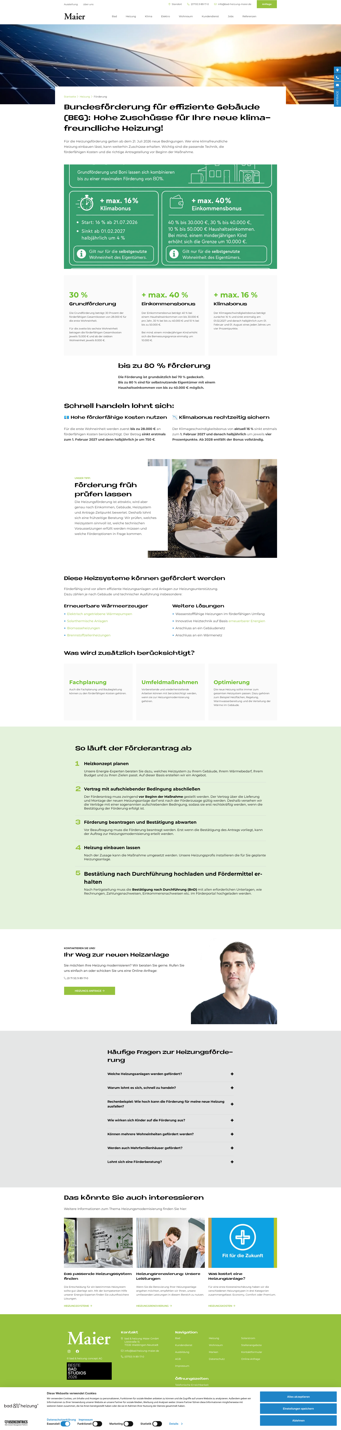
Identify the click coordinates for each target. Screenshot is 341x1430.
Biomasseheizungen (83, 628)
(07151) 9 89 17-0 (199, 4)
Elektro (165, 16)
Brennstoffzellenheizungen (88, 635)
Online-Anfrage (250, 1359)
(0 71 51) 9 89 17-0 (77, 978)
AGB (178, 1359)
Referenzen (249, 16)
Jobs (231, 16)
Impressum (182, 1365)
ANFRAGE (337, 98)
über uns (88, 4)
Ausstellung (71, 4)
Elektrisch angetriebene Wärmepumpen (99, 614)
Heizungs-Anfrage (88, 990)
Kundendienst (210, 16)
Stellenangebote (251, 1345)
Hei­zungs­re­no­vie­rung (152, 1305)
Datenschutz (217, 1359)
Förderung (100, 96)
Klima (148, 16)
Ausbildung (182, 1352)
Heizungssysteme (76, 1305)
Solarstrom (248, 1338)
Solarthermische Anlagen (87, 621)
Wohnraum (186, 16)
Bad (114, 16)
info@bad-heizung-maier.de (234, 4)
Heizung (131, 16)
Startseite (70, 96)
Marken (213, 1352)
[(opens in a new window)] (69, 1351)
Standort (176, 4)
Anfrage (267, 4)
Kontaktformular (251, 1352)
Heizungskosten (220, 1305)
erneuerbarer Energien (247, 621)
